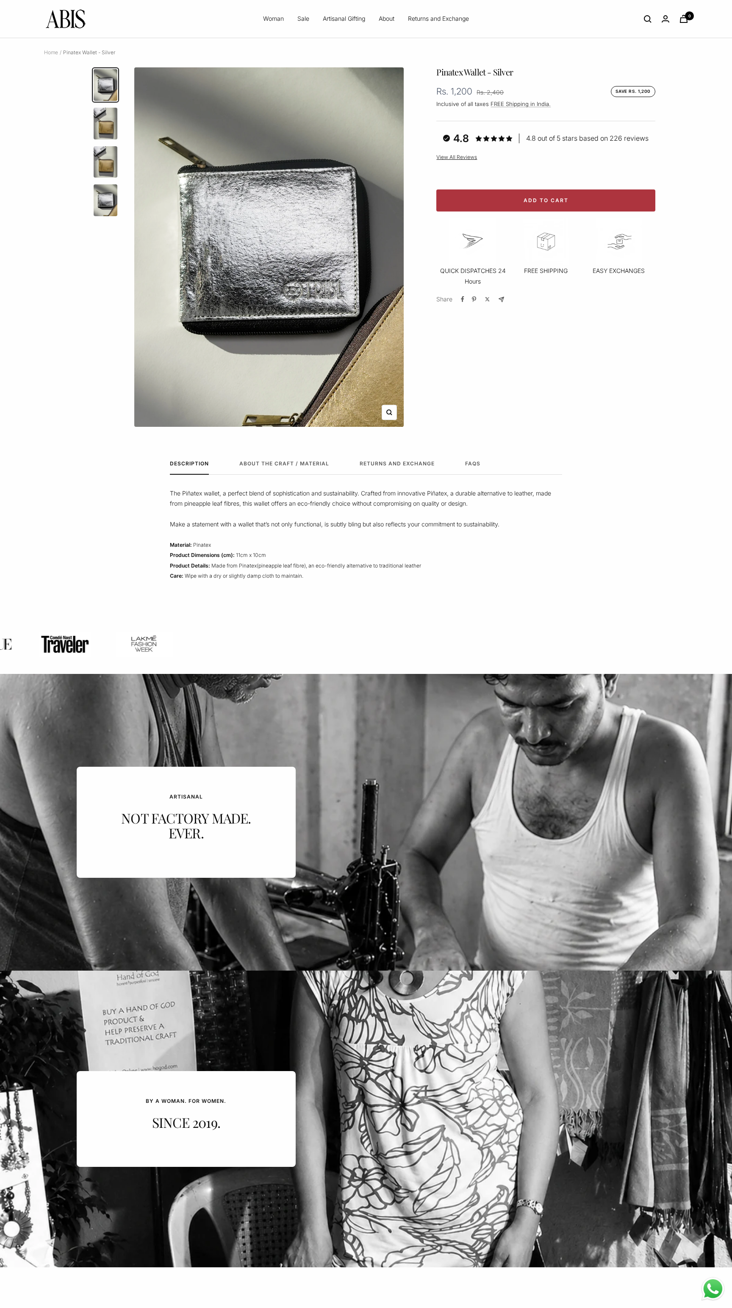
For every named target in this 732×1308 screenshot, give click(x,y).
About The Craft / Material (284, 464)
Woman (273, 18)
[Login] (665, 18)
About (386, 18)
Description (189, 464)
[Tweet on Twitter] (487, 299)
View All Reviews (456, 157)
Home (51, 52)
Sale (303, 18)
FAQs (472, 464)
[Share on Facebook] (462, 299)
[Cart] (683, 19)
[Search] (648, 19)
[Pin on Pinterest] (474, 299)
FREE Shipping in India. (521, 103)
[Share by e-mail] (501, 299)
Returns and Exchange (438, 18)
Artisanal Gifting (344, 18)
